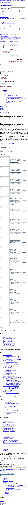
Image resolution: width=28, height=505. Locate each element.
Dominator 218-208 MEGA (13, 405)
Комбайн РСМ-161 (11, 373)
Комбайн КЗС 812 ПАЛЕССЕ (11, 387)
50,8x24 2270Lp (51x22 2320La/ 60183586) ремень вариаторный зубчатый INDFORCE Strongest (15, 201)
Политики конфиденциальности (8, 469)
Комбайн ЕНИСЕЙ (8, 391)
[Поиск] (3, 47)
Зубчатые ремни (7, 341)
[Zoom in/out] (5, 503)
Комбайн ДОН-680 (11, 379)
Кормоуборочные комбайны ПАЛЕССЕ (13, 381)
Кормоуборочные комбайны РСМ (12, 377)
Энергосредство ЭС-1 (9, 376)
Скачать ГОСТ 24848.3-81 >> (7, 143)
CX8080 (8, 413)
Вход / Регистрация (8, 495)
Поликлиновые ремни (9, 343)
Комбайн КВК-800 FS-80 (12, 383)
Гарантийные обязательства (10, 440)
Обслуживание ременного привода (12, 443)
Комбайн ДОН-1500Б (12, 364)
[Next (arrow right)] (2, 504)
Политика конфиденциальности (8, 456)
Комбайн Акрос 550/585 (12, 357)
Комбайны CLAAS (8, 402)
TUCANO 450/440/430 (12, 406)
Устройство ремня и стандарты (11, 441)
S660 (7, 409)
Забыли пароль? (4, 17)
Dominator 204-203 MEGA (13, 403)
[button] (14, 333)
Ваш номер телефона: (5, 466)
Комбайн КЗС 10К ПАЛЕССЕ (11, 386)
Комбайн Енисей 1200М (12, 393)
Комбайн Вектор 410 (11, 362)
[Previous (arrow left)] (0, 504)
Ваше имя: (3, 463)
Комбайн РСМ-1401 (11, 380)
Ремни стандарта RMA (9, 345)
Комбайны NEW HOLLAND (10, 412)
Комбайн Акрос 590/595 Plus (13, 359)
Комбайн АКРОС (7, 355)
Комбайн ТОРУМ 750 (12, 369)
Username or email (5, 8)
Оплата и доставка (8, 437)
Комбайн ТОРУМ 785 (12, 370)
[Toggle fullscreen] (3, 503)
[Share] (2, 503)
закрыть (2, 327)
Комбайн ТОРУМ (8, 367)
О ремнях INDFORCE (9, 438)
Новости (5, 449)
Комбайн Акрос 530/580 (12, 356)
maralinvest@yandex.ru (15, 61)
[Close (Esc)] (0, 503)
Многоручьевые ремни (9, 338)
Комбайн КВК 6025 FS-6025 (13, 384)
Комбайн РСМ (7, 372)
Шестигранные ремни (9, 344)
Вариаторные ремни (8, 340)
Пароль (2, 11)
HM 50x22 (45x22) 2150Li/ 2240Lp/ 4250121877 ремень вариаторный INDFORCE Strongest (15, 261)
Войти (2, 14)
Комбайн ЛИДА (7, 390)
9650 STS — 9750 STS (12, 410)
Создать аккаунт (9, 5)
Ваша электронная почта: (6, 464)
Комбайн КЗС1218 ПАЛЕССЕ (11, 388)
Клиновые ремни (7, 336)
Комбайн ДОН (7, 363)
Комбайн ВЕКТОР (8, 360)
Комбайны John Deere (9, 408)
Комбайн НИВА (7, 366)
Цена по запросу (24, 161)
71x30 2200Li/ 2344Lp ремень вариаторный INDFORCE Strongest (15, 241)
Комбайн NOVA (7, 374)
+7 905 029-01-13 (15, 59)
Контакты (5, 450)
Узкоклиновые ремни (8, 337)
